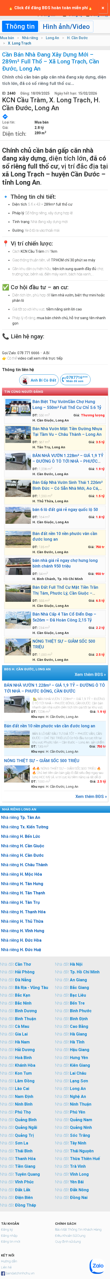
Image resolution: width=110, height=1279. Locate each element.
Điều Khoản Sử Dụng (70, 1236)
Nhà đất (15, 964)
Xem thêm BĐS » (90, 674)
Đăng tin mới (10, 1241)
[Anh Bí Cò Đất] (25, 383)
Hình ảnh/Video (66, 26)
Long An (52, 38)
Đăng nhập (9, 1236)
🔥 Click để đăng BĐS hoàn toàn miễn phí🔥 (50, 7)
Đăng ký (7, 1229)
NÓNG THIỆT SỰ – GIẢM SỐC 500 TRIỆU (41, 760)
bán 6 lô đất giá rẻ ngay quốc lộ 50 (65, 509)
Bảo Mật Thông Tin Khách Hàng (78, 1229)
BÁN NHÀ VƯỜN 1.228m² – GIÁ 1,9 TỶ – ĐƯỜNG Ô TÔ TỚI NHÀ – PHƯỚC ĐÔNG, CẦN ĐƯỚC (67, 461)
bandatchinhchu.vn (20, 1273)
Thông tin (20, 26)
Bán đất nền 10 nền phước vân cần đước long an (49, 726)
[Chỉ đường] (5, 116)
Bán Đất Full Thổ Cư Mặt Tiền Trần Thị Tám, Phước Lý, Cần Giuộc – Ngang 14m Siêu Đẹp (65, 593)
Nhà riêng (30, 38)
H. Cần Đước (77, 38)
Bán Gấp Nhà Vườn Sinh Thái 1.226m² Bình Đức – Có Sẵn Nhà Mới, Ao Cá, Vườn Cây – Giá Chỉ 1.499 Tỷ (67, 488)
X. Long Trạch (19, 43)
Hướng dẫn (9, 1261)
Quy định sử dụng (68, 1241)
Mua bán (7, 38)
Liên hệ (6, 1267)
